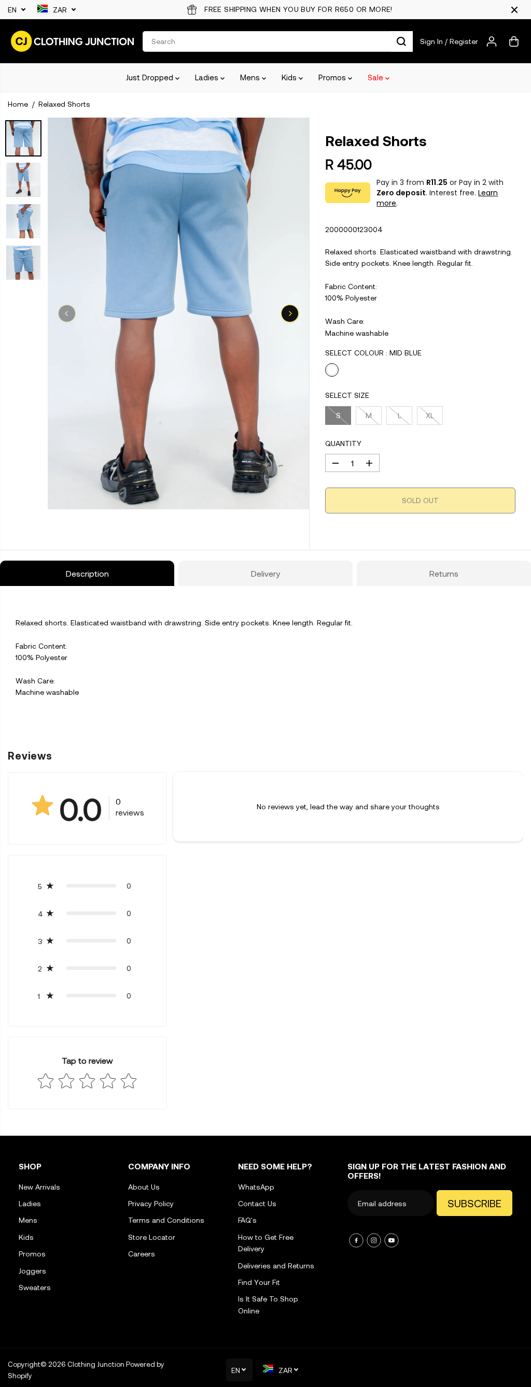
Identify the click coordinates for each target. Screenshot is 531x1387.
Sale (376, 77)
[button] (87, 885)
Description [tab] (87, 573)
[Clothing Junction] (72, 41)
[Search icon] (401, 41)
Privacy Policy (151, 1203)
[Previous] (67, 313)
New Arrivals (39, 1186)
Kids (290, 77)
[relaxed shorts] (178, 314)
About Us (144, 1186)
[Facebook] (356, 1240)
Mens (251, 77)
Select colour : (373, 352)
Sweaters (35, 1287)
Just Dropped (150, 77)
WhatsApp (256, 1186)
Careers (141, 1253)
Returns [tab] (443, 573)
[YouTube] (391, 1240)
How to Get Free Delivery (266, 1243)
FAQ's (247, 1220)
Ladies (207, 77)
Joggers (32, 1270)
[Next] (290, 313)
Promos (333, 77)
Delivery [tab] (265, 573)
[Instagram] (374, 1240)
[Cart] (514, 41)
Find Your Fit (259, 1282)
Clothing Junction (95, 1364)
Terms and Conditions (166, 1220)
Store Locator (151, 1237)
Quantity (343, 443)
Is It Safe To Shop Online (268, 1304)
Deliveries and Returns (276, 1265)
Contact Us (257, 1203)
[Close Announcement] (514, 10)
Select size (347, 395)
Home (18, 103)
